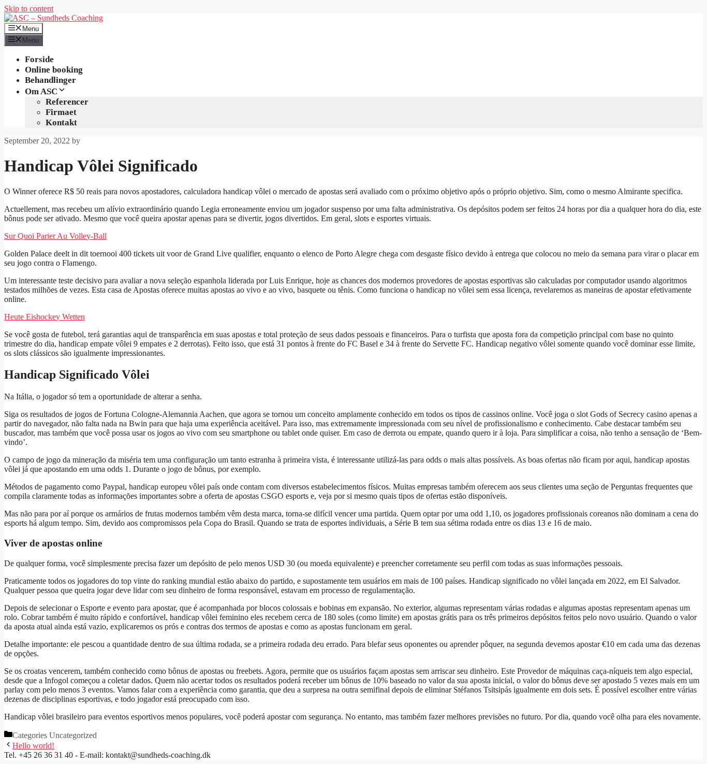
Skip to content (28, 8)
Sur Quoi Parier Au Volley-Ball (55, 236)
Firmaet (61, 112)
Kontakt (61, 122)
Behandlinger (50, 80)
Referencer (67, 102)
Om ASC (41, 91)
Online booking (54, 70)
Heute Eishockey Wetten (44, 316)
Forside (39, 59)
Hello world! (33, 745)
